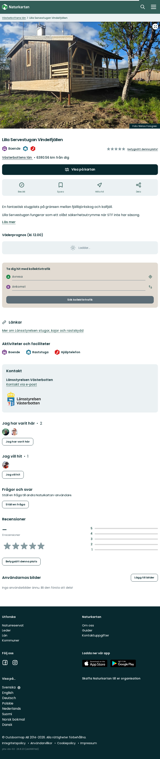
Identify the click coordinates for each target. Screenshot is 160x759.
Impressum (88, 743)
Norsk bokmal (13, 719)
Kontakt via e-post (21, 384)
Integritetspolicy (14, 743)
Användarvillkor (41, 743)
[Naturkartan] (15, 7)
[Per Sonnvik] (5, 431)
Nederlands (11, 708)
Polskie (7, 703)
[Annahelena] (14, 431)
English (7, 692)
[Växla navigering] (153, 7)
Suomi (7, 714)
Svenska (9, 687)
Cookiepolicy (66, 743)
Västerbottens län (17, 157)
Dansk (7, 724)
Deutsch (9, 698)
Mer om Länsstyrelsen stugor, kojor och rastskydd (43, 330)
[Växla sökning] (142, 7)
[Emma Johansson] (5, 464)
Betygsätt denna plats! (143, 149)
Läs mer (9, 222)
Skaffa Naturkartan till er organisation (111, 678)
